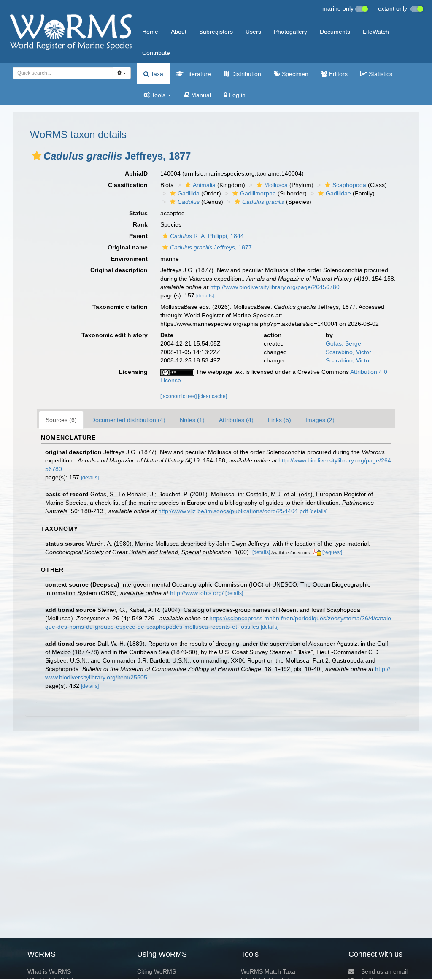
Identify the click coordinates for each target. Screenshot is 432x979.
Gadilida (189, 193)
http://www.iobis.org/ (197, 593)
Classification (128, 184)
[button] (36, 156)
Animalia (204, 184)
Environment (129, 258)
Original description (119, 270)
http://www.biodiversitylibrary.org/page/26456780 (275, 287)
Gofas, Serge (343, 343)
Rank (140, 224)
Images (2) (320, 419)
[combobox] (63, 73)
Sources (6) (61, 419)
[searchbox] (60, 73)
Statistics (379, 73)
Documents (335, 31)
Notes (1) (192, 419)
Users (253, 31)
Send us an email (384, 971)
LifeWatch (376, 31)
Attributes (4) (236, 419)
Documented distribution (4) (128, 419)
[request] (332, 552)
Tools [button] (158, 95)
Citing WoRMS (156, 971)
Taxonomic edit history (114, 335)
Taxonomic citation (120, 306)
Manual (200, 95)
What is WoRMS (49, 971)
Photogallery (290, 31)
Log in (236, 95)
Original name (128, 247)
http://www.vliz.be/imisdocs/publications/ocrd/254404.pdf (233, 511)
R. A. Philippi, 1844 (207, 236)
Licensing (133, 371)
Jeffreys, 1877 (211, 247)
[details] (205, 296)
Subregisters (216, 31)
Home (150, 31)
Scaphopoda (349, 184)
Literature (197, 73)
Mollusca (276, 184)
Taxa (156, 73)
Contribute (156, 52)
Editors (337, 73)
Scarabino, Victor (348, 352)
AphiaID (136, 173)
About (178, 31)
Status (138, 213)
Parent (138, 236)
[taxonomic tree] (179, 396)
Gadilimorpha (258, 193)
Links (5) (279, 419)
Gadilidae (338, 193)
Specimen (294, 73)
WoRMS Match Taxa (268, 971)
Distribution (245, 73)
